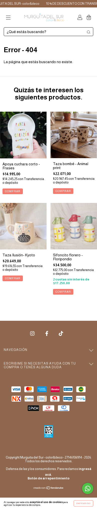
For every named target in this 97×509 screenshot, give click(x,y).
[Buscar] (88, 32)
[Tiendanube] (48, 488)
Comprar (12, 191)
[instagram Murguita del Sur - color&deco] (32, 333)
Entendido (83, 503)
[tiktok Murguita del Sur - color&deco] (61, 333)
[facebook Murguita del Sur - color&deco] (47, 333)
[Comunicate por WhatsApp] (87, 488)
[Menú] (8, 18)
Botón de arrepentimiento (48, 478)
